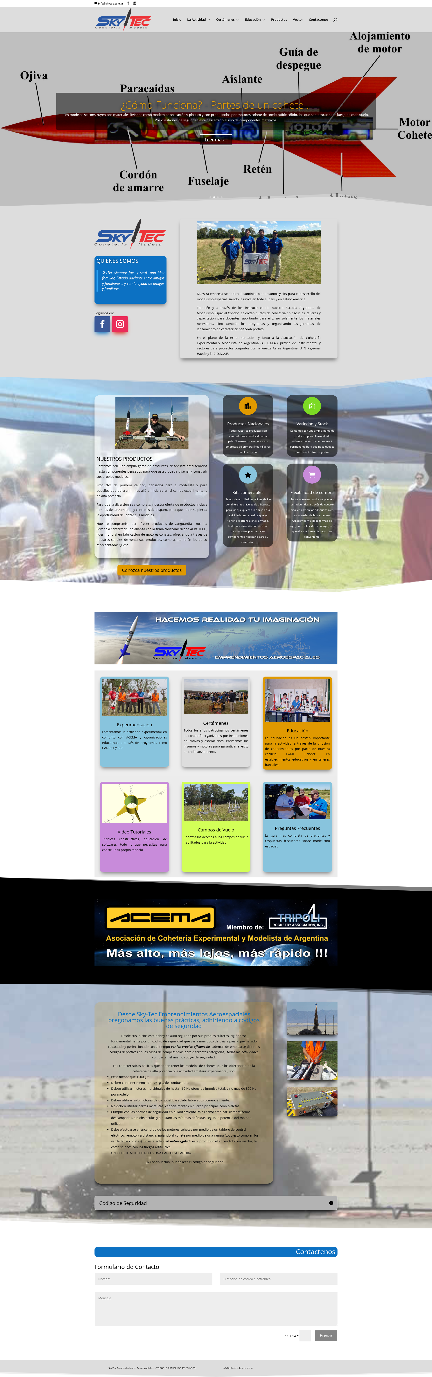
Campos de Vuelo (216, 830)
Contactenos (318, 20)
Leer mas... (216, 140)
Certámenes (225, 20)
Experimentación (134, 725)
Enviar (326, 1335)
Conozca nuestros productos (152, 570)
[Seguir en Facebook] (102, 324)
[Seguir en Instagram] (120, 324)
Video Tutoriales (134, 832)
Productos (279, 20)
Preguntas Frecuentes (297, 828)
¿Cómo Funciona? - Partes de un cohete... (216, 105)
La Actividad (196, 20)
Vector (298, 20)
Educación (253, 20)
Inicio (177, 20)
